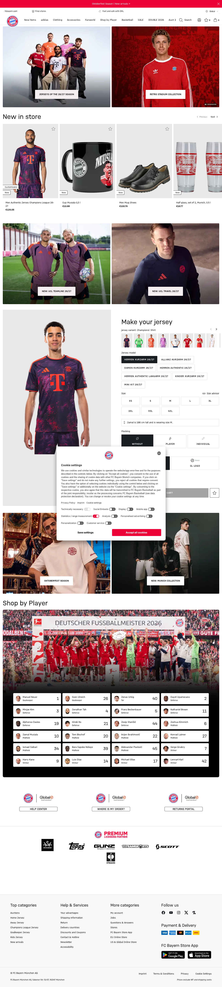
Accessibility (67, 947)
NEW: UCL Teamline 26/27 (56, 291)
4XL (170, 411)
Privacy (185, 974)
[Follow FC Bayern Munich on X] (186, 913)
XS (130, 401)
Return (64, 922)
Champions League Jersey (24, 927)
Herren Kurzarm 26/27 (139, 359)
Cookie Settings (203, 974)
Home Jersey (17, 918)
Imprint (142, 974)
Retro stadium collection (165, 94)
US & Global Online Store (123, 942)
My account (116, 913)
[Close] (218, 4)
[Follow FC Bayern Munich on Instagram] (179, 913)
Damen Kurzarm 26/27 (138, 368)
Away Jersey (17, 922)
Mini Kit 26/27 (133, 384)
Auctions (15, 913)
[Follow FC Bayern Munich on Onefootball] (194, 913)
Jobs (113, 918)
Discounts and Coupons (73, 932)
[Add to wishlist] (53, 129)
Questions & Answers (121, 922)
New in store (22, 116)
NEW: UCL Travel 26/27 (165, 291)
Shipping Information (72, 918)
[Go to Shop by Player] (111, 651)
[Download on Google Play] (173, 955)
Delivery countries (70, 927)
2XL (131, 411)
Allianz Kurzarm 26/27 (176, 359)
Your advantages (69, 913)
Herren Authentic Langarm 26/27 (146, 376)
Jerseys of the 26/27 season (56, 94)
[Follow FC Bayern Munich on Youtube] (171, 913)
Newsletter (66, 942)
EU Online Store (118, 937)
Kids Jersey (16, 937)
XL (210, 401)
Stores (113, 927)
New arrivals (16, 942)
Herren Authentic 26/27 (175, 368)
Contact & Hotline (70, 937)
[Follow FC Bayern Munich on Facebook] (163, 913)
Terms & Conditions (163, 974)
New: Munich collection (165, 581)
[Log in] (199, 20)
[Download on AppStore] (199, 955)
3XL (150, 411)
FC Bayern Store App (121, 932)
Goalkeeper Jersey (20, 932)
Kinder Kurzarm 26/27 (189, 376)
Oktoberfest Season (56, 581)
